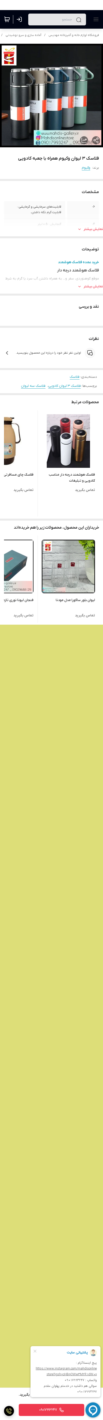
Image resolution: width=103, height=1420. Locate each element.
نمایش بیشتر (93, 229)
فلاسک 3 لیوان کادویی (64, 386)
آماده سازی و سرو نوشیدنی (23, 35)
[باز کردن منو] (95, 19)
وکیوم (86, 167)
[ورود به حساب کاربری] (20, 19)
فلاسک (75, 377)
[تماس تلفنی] (9, 1411)
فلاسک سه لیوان (33, 386)
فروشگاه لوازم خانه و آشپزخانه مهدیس (73, 35)
